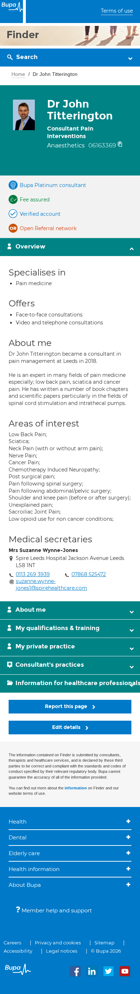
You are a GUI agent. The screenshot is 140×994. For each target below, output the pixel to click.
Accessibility (18, 951)
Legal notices (61, 951)
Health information (34, 869)
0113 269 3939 (33, 574)
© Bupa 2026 (106, 951)
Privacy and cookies (58, 942)
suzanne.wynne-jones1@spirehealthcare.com (51, 585)
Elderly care (24, 853)
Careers (12, 942)
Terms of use (117, 11)
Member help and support (56, 910)
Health (18, 821)
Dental (18, 837)
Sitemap (104, 942)
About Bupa (25, 884)
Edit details (67, 727)
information (76, 788)
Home (18, 74)
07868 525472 (88, 574)
